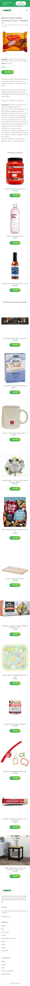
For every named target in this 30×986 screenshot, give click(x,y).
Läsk (17, 61)
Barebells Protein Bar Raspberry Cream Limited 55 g (15, 819)
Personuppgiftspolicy (7, 971)
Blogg (3, 961)
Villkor (3, 968)
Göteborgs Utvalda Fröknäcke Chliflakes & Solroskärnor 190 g (15, 626)
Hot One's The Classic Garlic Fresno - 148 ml (15, 283)
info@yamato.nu (6, 916)
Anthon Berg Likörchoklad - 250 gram (15, 338)
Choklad (24, 61)
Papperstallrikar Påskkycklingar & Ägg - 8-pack (15, 676)
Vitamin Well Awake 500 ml (15, 236)
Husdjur (3, 941)
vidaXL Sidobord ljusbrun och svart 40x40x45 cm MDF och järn (15, 868)
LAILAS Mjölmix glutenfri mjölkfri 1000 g (15, 386)
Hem (2, 23)
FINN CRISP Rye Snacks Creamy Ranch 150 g (15, 530)
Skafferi (3, 944)
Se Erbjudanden (21, 3)
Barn (2, 929)
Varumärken (4, 950)
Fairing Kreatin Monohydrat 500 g (15, 189)
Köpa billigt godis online (8, 938)
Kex (21, 61)
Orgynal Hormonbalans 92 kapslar (15, 724)
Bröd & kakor (18, 59)
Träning (3, 947)
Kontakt (3, 964)
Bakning (3, 926)
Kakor (14, 61)
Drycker (11, 59)
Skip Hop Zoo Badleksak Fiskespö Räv (15, 771)
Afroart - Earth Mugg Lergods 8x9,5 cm (15, 433)
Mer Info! (7, 72)
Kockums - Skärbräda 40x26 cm (15, 578)
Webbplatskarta (6, 974)
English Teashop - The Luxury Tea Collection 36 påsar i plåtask (15, 481)
